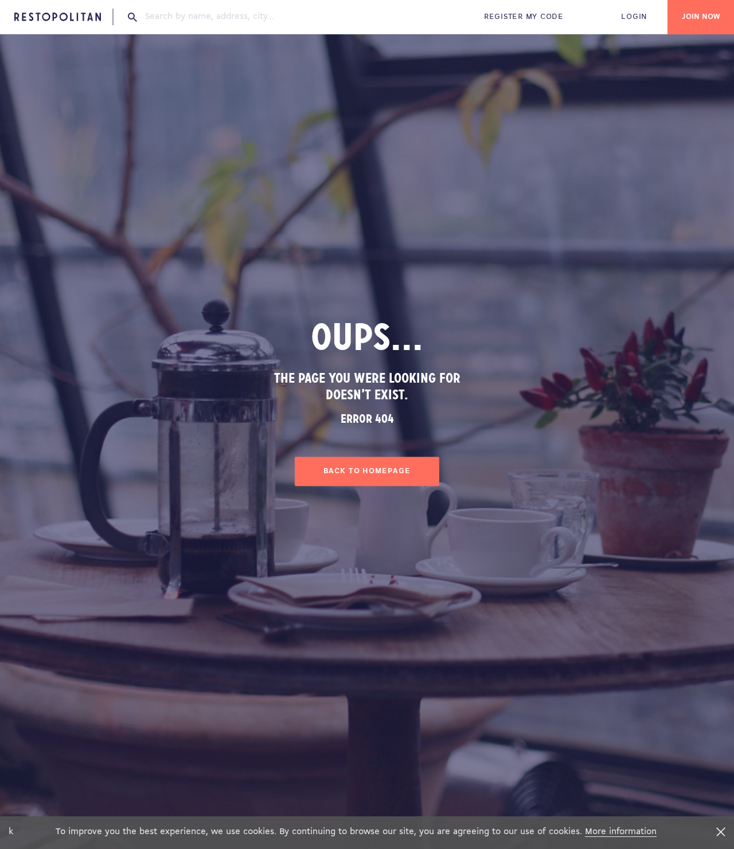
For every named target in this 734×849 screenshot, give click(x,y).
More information (621, 831)
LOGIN (634, 17)
